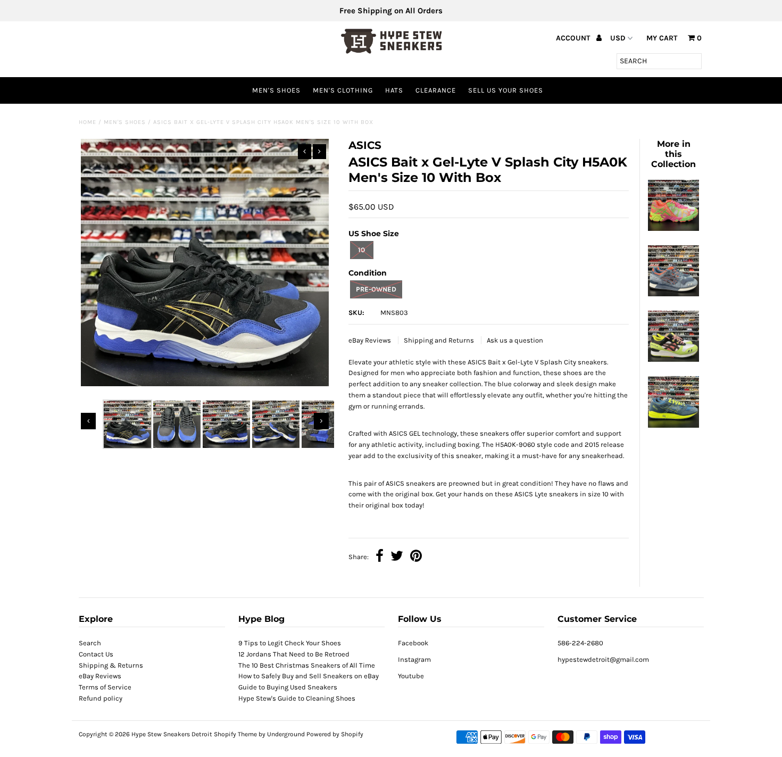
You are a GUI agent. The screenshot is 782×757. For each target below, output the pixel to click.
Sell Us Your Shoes (505, 90)
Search (90, 643)
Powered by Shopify (334, 734)
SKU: (356, 313)
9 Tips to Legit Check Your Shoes (289, 643)
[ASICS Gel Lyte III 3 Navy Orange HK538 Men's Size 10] (673, 294)
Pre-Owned (376, 289)
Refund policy (100, 698)
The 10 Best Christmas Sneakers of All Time (306, 665)
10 (361, 250)
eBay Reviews (370, 340)
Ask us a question (515, 340)
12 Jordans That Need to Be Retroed (294, 654)
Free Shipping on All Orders (391, 10)
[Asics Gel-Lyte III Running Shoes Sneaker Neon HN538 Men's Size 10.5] (673, 359)
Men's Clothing (343, 90)
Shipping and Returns (440, 340)
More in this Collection (673, 154)
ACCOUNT (574, 38)
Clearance (435, 90)
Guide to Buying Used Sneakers (287, 687)
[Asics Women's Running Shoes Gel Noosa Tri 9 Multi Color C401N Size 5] (673, 228)
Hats (394, 90)
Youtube (411, 676)
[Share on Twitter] (396, 557)
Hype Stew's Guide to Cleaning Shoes (296, 698)
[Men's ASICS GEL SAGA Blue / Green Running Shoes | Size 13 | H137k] (673, 425)
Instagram (414, 659)
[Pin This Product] (416, 557)
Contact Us (96, 654)
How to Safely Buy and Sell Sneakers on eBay (308, 676)
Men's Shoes (276, 90)
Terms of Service (105, 687)
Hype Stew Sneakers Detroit (171, 734)
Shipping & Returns (111, 665)
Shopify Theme (235, 734)
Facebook (413, 643)
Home (87, 122)
